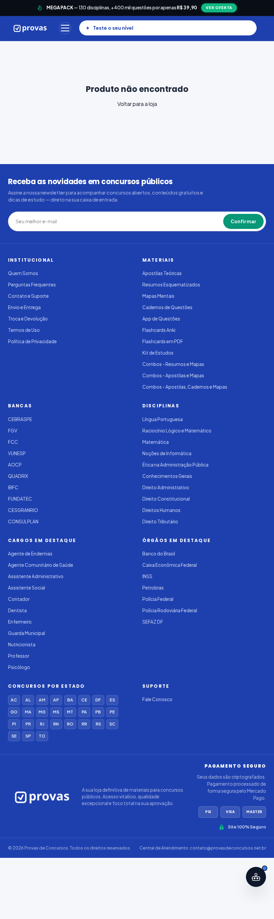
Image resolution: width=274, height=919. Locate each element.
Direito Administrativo (165, 487)
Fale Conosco (157, 699)
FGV (12, 430)
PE (112, 711)
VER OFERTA (219, 7)
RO (70, 724)
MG (41, 711)
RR (84, 724)
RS (98, 724)
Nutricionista (21, 644)
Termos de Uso (24, 330)
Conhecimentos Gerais (167, 476)
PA (84, 711)
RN (56, 724)
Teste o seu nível (113, 28)
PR (28, 724)
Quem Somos (23, 273)
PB (98, 711)
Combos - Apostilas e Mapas (173, 375)
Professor (18, 656)
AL (28, 699)
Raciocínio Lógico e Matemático (177, 430)
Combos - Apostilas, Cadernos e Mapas (184, 387)
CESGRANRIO (23, 510)
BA (70, 699)
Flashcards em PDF (162, 341)
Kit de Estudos (157, 353)
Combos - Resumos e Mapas (173, 364)
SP (28, 736)
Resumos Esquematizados (171, 284)
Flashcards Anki (158, 330)
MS (56, 711)
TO (42, 736)
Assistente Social (26, 587)
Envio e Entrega (24, 307)
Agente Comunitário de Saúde (40, 565)
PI (14, 724)
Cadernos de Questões (167, 307)
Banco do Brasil (158, 553)
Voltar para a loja (137, 103)
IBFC (13, 487)
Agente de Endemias (30, 553)
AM (42, 699)
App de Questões (161, 318)
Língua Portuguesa (162, 419)
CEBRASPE (20, 419)
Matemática (155, 442)
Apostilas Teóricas (162, 273)
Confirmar (243, 221)
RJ (42, 724)
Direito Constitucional (166, 499)
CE (84, 699)
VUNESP (17, 453)
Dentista (17, 610)
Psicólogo (19, 667)
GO (13, 711)
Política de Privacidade (32, 341)
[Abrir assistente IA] (256, 877)
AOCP (15, 465)
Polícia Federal (157, 599)
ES (112, 699)
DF (98, 699)
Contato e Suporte (28, 296)
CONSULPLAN (23, 521)
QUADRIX (18, 476)
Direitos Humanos (161, 510)
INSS (147, 576)
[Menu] (65, 28)
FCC (13, 442)
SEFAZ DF (152, 622)
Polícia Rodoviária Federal (169, 610)
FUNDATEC (20, 499)
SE (14, 736)
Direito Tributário (160, 521)
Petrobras (153, 587)
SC (112, 724)
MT (70, 711)
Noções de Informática (166, 453)
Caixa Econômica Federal (169, 565)
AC (14, 699)
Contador (18, 599)
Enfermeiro (20, 622)
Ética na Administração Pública (175, 465)
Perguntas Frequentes (32, 284)
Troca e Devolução (28, 318)
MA (28, 711)
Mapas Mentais (158, 296)
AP (56, 699)
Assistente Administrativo (35, 576)
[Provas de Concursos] (30, 28)
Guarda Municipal (26, 633)
